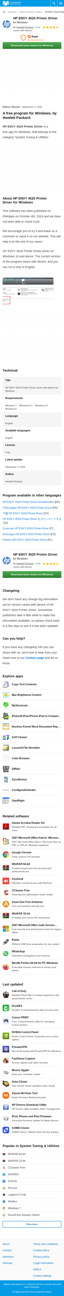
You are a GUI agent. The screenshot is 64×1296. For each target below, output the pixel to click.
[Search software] (54, 3)
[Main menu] (60, 3)
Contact (7, 1250)
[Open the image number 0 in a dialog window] (28, 292)
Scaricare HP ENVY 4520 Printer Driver (26, 528)
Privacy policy (41, 1256)
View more (32, 1224)
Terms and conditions (45, 1244)
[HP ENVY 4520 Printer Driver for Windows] (7, 24)
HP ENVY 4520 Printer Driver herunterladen (28, 502)
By (23, 27)
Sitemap (7, 1263)
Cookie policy (41, 1250)
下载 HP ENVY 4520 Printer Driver (23, 513)
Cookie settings (42, 1275)
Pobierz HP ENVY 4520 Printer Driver (25, 539)
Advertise (8, 1256)
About (6, 1244)
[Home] (4, 12)
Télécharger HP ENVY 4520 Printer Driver (27, 507)
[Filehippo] (12, 3)
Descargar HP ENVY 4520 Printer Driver (26, 534)
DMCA (37, 1269)
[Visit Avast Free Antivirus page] (32, 38)
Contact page (34, 657)
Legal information (43, 1263)
